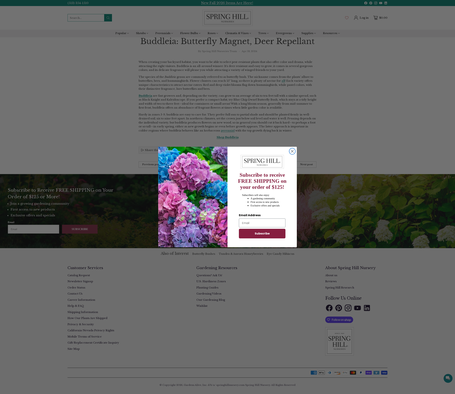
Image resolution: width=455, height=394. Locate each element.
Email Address (250, 215)
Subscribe (262, 233)
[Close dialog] (292, 151)
